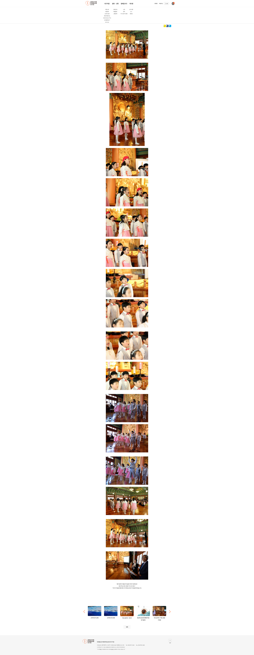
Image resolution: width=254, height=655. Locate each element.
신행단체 (115, 13)
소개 (124, 9)
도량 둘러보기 (107, 20)
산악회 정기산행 (94, 618)
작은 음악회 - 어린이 (127, 618)
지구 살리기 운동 (124, 13)
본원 (167, 3)
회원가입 (161, 3)
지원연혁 (107, 11)
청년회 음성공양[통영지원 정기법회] (143, 619)
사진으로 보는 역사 (107, 18)
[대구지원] (91, 3)
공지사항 (131, 9)
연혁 (124, 11)
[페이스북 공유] (167, 26)
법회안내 (115, 9)
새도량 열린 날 (107, 16)
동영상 (131, 13)
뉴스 (131, 11)
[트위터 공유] (170, 26)
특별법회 (115, 11)
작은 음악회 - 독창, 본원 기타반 (159, 619)
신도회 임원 (107, 13)
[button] (169, 611)
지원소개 (107, 9)
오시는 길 (107, 22)
